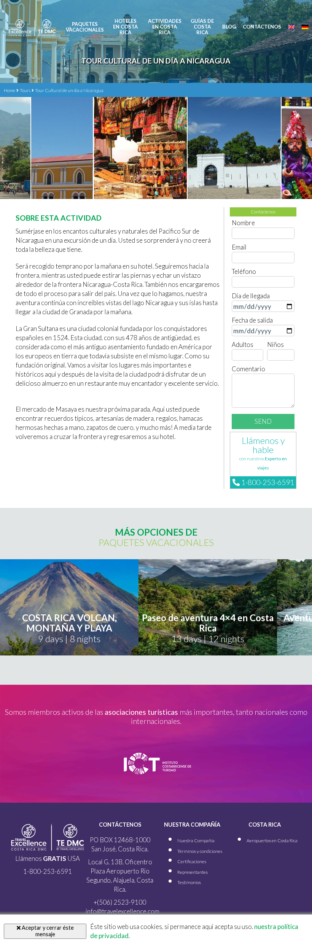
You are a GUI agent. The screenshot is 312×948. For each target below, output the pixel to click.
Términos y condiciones (199, 851)
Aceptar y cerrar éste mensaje (47, 930)
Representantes (192, 872)
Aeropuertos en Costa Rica (272, 840)
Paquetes (85, 27)
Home (9, 90)
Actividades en (164, 26)
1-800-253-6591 (267, 482)
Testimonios (189, 882)
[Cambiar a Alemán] (305, 27)
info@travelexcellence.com (122, 911)
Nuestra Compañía (196, 840)
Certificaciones (191, 861)
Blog (229, 27)
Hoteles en (125, 26)
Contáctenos (262, 27)
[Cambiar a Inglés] (291, 27)
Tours (25, 90)
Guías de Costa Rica (202, 26)
